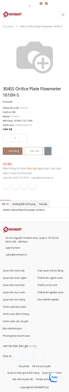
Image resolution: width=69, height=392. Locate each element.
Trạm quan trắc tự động (50, 270)
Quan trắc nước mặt (13, 270)
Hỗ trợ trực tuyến (41, 366)
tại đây (33, 346)
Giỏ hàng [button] (13, 150)
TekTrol (24, 107)
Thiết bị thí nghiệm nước (50, 292)
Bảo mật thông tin (12, 328)
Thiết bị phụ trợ (23, 125)
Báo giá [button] (34, 150)
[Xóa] (7, 138)
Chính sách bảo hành (14, 306)
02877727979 (21, 177)
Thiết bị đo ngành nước (50, 277)
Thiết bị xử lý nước (47, 285)
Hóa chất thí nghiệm (48, 299)
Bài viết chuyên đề (23, 379)
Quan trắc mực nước (14, 292)
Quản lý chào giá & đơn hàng (23, 372)
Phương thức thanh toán (16, 335)
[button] (48, 151)
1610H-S (15, 116)
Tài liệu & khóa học (46, 379)
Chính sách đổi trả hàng (16, 314)
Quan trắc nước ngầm (14, 277)
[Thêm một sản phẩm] (23, 138)
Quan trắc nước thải (13, 285)
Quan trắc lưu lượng (14, 299)
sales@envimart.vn (42, 177)
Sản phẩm (8, 26)
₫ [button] (30, 6)
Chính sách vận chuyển (15, 321)
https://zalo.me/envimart (17, 173)
